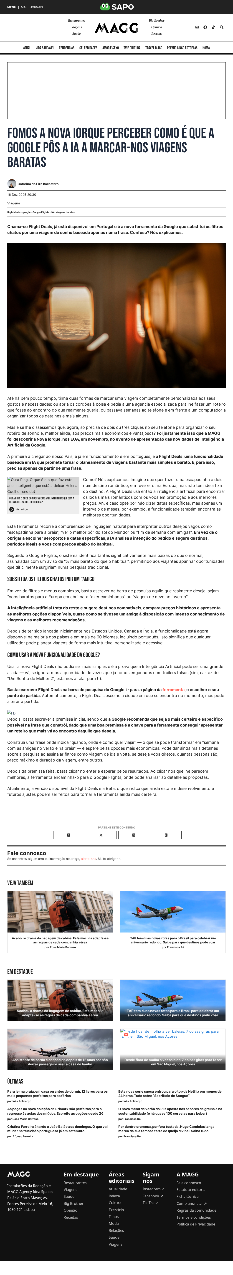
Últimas (15, 1081)
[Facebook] (205, 27)
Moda (114, 1223)
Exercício (116, 1209)
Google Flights (41, 212)
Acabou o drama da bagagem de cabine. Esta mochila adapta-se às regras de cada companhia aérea (60, 940)
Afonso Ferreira (23, 1136)
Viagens (76, 27)
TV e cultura (132, 48)
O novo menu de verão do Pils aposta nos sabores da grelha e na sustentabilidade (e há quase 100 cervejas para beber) (170, 1111)
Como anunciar (192, 1203)
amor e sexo (110, 48)
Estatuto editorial (191, 1189)
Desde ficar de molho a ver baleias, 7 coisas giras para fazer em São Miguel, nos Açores (173, 1062)
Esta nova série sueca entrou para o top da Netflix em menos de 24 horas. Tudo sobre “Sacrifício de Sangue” (170, 1093)
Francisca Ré (175, 947)
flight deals (13, 212)
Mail (24, 7)
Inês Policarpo (22, 1101)
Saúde (76, 33)
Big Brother (156, 20)
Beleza (114, 1195)
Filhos (114, 1216)
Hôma (206, 48)
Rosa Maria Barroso (63, 947)
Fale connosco (189, 1182)
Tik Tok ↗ (151, 1202)
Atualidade (118, 1188)
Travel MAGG (153, 48)
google (26, 212)
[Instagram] (197, 27)
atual (27, 48)
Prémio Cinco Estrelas (182, 48)
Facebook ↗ (153, 1195)
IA (52, 212)
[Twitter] (213, 27)
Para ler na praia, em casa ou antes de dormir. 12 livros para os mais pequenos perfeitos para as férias (57, 1093)
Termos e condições (194, 1217)
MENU (11, 7)
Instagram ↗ (154, 1188)
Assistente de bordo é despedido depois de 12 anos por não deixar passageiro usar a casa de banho (60, 1062)
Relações (116, 1230)
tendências (66, 48)
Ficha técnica (188, 1196)
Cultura (115, 1202)
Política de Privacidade (196, 1224)
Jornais (36, 7)
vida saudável (45, 48)
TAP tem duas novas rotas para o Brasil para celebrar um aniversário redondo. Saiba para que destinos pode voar (173, 940)
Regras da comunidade (196, 1210)
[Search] (222, 27)
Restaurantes (76, 20)
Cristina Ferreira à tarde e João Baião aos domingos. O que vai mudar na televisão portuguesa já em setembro (57, 1129)
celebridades (88, 48)
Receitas (156, 33)
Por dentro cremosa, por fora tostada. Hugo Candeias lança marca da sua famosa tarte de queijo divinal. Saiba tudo (166, 1129)
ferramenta (173, 689)
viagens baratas (65, 212)
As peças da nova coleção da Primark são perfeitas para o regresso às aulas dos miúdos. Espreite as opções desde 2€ (55, 1111)
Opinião (156, 27)
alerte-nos (88, 859)
